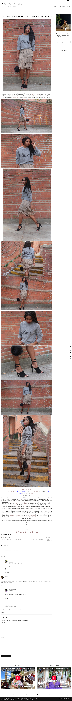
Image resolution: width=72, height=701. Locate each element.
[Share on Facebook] (7, 534)
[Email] (37, 532)
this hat (24, 516)
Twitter (6, 695)
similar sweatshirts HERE (21, 491)
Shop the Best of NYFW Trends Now (11, 538)
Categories (62, 6)
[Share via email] (5, 534)
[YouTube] (23, 532)
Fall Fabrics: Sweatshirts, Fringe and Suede (26, 16)
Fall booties (13, 95)
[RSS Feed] (34, 532)
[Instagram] (18, 532)
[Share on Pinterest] (10, 534)
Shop (68, 6)
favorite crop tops (34, 94)
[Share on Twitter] (9, 534)
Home (55, 6)
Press (6, 699)
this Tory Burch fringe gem (14, 515)
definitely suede (16, 97)
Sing (6, 549)
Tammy (6, 576)
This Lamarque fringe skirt (20, 503)
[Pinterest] (21, 532)
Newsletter (12, 699)
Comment (3, 622)
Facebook (42, 695)
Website (2, 647)
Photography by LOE (26, 489)
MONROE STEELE (12, 4)
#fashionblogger (31, 13)
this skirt (29, 516)
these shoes (35, 516)
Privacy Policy (20, 699)
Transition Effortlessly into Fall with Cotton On (40, 539)
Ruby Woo (33, 493)
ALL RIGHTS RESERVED (18, 698)
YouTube (67, 695)
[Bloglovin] (28, 532)
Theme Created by (65, 698)
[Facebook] (26, 532)
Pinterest (54, 695)
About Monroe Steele (29, 698)
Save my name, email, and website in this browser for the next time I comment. (19, 653)
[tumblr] (30, 532)
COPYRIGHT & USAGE (30, 699)
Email (2, 642)
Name (2, 637)
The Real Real (11, 491)
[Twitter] (16, 532)
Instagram (18, 695)
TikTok (30, 695)
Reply (3, 556)
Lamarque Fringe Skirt (33, 491)
